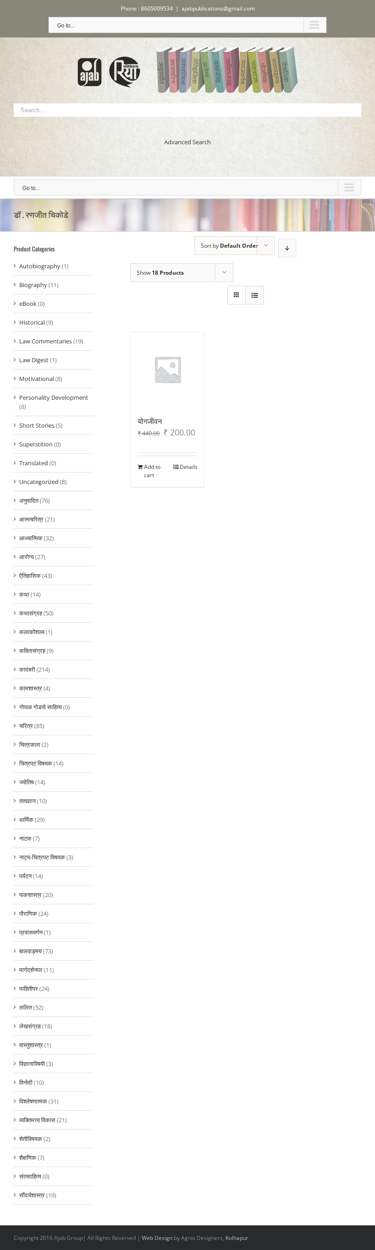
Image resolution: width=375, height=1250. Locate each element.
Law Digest (33, 360)
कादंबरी (27, 669)
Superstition (36, 444)
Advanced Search (187, 142)
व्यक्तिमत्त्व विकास (37, 1120)
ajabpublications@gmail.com (218, 8)
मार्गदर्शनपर (31, 970)
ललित (25, 1007)
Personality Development (53, 397)
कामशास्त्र (30, 688)
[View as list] (254, 295)
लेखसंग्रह (30, 1026)
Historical (32, 322)
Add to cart (152, 471)
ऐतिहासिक (30, 575)
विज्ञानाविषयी (32, 1064)
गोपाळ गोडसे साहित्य (40, 707)
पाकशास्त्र (30, 895)
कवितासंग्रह (32, 651)
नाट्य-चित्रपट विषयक (42, 857)
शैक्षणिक (27, 1157)
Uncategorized (39, 482)
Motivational (36, 379)
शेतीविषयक (30, 1139)
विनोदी (25, 1082)
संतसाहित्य (30, 1176)
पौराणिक (28, 913)
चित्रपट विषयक (35, 763)
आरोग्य (26, 557)
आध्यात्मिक (31, 538)
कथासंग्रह (30, 613)
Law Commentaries (45, 341)
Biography (33, 285)
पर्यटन (25, 876)
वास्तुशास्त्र (31, 1045)
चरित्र (26, 726)
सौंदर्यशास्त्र (32, 1195)
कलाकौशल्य (31, 632)
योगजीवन (150, 420)
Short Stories (36, 425)
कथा (24, 594)
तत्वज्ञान (27, 801)
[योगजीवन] (167, 369)
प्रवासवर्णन (31, 932)
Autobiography (39, 266)
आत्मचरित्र (31, 519)
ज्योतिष (26, 782)
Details (189, 467)
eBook (28, 303)
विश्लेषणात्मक (33, 1101)
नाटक (25, 838)
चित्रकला (29, 744)
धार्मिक (26, 819)
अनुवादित (28, 500)
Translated (33, 463)
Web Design (157, 1238)
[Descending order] (287, 248)
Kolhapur (236, 1238)
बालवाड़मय (30, 951)
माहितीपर (28, 988)
